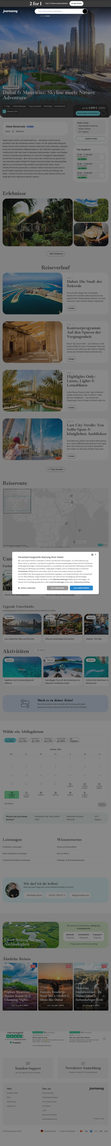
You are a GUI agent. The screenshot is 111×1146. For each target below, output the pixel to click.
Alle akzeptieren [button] (81, 588)
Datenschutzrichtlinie (82, 582)
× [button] (95, 554)
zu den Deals (76, 3)
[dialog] (55, 573)
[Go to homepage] (10, 11)
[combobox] (92, 555)
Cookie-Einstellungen (56, 582)
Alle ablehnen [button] (57, 588)
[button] (26, 588)
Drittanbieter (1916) (25, 571)
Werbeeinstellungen (60, 579)
